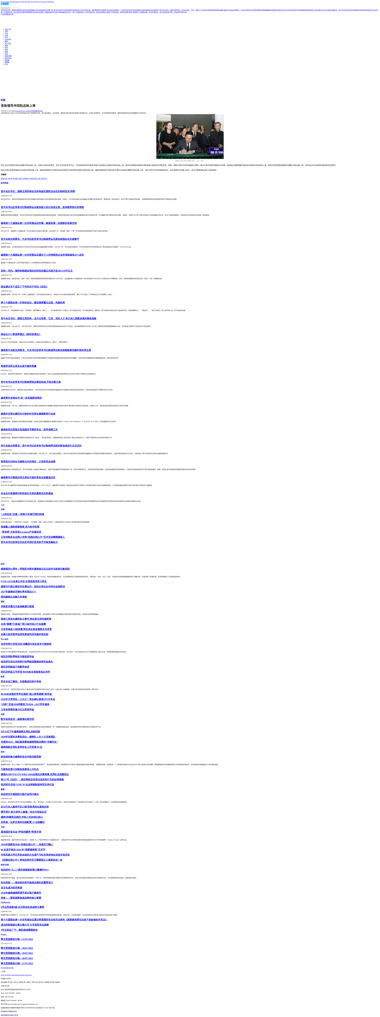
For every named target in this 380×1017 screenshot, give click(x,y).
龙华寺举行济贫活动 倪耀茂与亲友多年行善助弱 (26, 644)
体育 (6, 47)
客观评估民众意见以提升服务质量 (18, 366)
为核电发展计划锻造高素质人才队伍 (20, 769)
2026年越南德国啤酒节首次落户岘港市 (21, 892)
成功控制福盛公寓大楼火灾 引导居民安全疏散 (25, 924)
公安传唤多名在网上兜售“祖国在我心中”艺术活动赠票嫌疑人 (33, 537)
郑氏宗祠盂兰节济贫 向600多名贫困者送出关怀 (25, 672)
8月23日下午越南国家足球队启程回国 (20, 731)
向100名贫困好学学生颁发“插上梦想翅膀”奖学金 (26, 694)
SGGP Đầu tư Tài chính (38, 2)
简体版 (7, 60)
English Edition (15, 2)
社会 (6, 33)
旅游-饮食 (8, 58)
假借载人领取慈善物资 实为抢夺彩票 (20, 526)
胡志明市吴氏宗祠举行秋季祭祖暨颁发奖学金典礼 (27, 661)
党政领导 (26, 178)
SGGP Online (5, 2)
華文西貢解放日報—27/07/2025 (17, 963)
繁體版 (7, 62)
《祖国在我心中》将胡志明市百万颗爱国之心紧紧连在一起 (32, 860)
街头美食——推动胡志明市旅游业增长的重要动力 (27, 882)
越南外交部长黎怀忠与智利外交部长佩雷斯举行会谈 (28, 413)
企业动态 (8, 39)
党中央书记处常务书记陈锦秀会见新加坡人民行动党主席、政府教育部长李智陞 (78, 10)
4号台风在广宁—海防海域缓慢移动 (19, 930)
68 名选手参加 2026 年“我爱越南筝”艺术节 (23, 849)
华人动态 (8, 43)
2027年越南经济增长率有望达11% (18, 591)
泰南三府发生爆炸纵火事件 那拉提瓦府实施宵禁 (26, 619)
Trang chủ (8, 29)
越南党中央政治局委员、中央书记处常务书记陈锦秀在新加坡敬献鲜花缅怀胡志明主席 (253, 10)
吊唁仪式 (44, 178)
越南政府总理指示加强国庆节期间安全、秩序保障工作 (29, 429)
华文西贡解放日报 (7, 14)
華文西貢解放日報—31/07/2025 (17, 939)
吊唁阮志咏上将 (34, 178)
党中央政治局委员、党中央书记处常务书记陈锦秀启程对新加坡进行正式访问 (351, 10)
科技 (6, 49)
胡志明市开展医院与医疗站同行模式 (20, 794)
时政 (6, 31)
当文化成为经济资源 (11, 887)
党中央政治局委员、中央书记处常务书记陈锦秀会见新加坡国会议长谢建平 (133, 10)
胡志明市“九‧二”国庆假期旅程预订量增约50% (25, 869)
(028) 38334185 (6, 975)
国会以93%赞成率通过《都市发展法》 (21, 334)
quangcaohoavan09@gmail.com (21, 975)
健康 (6, 52)
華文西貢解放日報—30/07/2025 (17, 948)
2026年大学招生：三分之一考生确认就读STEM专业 (28, 699)
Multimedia (5, 902)
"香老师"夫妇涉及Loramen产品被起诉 (21, 532)
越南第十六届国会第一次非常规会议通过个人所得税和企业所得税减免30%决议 (42, 255)
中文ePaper (50, 2)
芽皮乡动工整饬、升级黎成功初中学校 (21, 681)
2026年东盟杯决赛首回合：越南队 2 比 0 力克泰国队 (28, 736)
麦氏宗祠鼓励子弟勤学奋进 (15, 666)
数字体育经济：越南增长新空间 (17, 719)
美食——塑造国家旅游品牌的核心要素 (21, 898)
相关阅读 (4, 183)
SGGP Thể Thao (25, 2)
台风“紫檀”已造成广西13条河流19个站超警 (23, 624)
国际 (6, 41)
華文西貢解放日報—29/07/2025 (17, 953)
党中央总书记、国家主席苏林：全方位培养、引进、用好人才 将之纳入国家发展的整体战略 (191, 10)
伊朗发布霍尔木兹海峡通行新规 (17, 606)
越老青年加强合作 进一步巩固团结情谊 (21, 398)
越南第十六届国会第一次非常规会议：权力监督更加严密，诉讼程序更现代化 (160, 12)
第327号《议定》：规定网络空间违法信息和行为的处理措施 (32, 779)
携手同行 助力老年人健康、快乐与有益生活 (24, 812)
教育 (6, 45)
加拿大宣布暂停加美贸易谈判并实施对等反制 (24, 634)
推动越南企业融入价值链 (14, 596)
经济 (6, 37)
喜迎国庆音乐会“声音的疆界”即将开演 (21, 832)
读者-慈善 (8, 56)
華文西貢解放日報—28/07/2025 (17, 958)
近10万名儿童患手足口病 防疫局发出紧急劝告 (25, 806)
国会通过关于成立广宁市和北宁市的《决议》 (24, 286)
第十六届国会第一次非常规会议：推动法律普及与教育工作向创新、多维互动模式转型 (102, 12)
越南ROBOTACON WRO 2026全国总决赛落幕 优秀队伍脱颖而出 (35, 774)
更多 (3, 505)
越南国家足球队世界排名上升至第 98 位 (21, 747)
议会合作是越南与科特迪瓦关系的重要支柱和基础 (27, 493)
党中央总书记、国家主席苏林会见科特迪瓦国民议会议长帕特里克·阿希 (25, 10)
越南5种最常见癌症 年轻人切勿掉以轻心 (22, 817)
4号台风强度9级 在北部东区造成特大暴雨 (22, 907)
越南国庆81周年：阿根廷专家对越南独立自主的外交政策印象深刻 (35, 569)
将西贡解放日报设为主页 (9, 1015)
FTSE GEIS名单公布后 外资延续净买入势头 (24, 581)
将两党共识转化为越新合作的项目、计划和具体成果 (28, 461)
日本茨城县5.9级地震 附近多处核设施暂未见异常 (26, 629)
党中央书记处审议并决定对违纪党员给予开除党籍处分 (29, 542)
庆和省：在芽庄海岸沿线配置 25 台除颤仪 (23, 822)
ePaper (3, 934)
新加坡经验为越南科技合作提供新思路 (21, 756)
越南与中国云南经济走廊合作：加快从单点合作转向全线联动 (33, 586)
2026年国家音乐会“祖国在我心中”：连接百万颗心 (27, 844)
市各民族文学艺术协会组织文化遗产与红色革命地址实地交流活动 (35, 854)
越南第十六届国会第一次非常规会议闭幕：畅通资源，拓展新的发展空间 (39, 223)
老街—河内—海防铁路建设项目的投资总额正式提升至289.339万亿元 (37, 270)
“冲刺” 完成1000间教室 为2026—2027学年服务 (25, 704)
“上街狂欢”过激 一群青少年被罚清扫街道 (22, 514)
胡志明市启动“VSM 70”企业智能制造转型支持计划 (27, 784)
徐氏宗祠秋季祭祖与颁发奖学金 (17, 656)
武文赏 (10, 178)
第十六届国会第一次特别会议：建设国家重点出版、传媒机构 (33, 302)
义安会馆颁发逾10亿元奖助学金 (17, 709)
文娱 (6, 54)
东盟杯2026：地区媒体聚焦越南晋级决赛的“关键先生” (29, 742)
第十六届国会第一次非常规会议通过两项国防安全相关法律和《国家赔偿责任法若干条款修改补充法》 (36, 12)
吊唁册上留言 (17, 178)
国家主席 (4, 178)
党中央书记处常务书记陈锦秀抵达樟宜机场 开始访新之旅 (304, 10)
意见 (6, 64)
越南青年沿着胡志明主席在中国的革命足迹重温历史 (28, 477)
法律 (6, 35)
